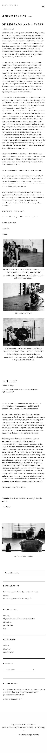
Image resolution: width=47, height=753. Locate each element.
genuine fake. (8, 625)
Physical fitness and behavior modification (19, 619)
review (5, 595)
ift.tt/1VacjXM (33, 692)
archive (6, 645)
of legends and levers (22, 24)
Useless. (6, 615)
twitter (36, 734)
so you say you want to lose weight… (17, 598)
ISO (4, 629)
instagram (30, 734)
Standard (6, 649)
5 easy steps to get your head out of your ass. (20, 592)
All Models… (7, 622)
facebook (22, 734)
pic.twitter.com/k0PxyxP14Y (13, 695)
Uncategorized (8, 652)
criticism (9, 381)
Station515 (10, 5)
